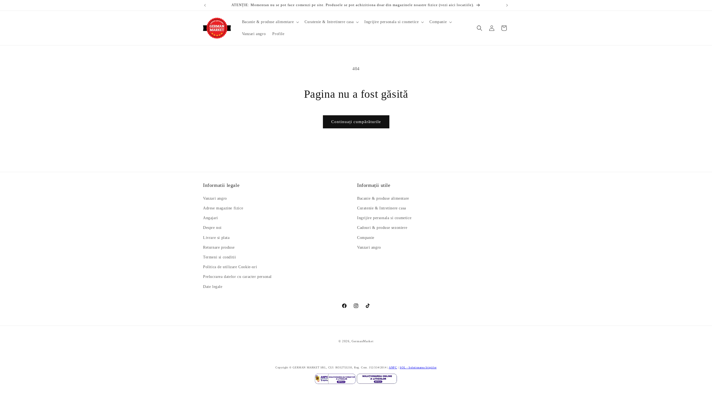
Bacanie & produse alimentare (383, 198)
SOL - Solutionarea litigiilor (418, 367)
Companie (365, 238)
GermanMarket (362, 341)
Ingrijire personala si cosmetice (384, 218)
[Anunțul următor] (507, 5)
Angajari (210, 218)
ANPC (393, 367)
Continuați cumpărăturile (356, 121)
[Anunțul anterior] (205, 5)
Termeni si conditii (219, 257)
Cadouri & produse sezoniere (382, 228)
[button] (270, 22)
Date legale (212, 287)
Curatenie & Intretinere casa (381, 208)
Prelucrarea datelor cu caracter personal (237, 277)
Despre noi (212, 228)
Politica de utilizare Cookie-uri (230, 267)
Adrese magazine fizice (223, 208)
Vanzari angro (215, 198)
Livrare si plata (216, 238)
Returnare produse (218, 247)
